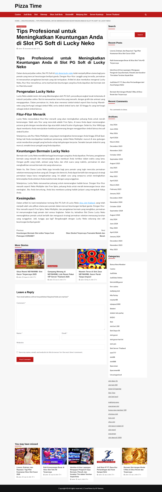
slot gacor (114, 335)
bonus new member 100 (117, 410)
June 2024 (114, 224)
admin (20, 48)
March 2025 (114, 185)
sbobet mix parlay (117, 313)
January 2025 (115, 193)
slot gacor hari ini (116, 339)
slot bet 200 (114, 326)
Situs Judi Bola (56, 14)
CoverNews (88, 488)
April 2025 (114, 181)
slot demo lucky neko (64, 73)
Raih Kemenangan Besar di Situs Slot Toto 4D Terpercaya (127, 61)
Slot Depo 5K (115, 331)
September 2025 (116, 159)
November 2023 (116, 245)
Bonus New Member (118, 264)
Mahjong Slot (81, 14)
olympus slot (113, 414)
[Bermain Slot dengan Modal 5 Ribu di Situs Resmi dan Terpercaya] (134, 456)
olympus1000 (115, 304)
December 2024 (116, 198)
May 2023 (114, 249)
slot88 (112, 357)
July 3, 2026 (134, 474)
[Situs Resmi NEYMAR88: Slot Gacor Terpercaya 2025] (29, 259)
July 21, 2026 (81, 479)
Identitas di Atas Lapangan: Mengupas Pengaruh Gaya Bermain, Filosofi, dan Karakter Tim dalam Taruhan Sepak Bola (127, 72)
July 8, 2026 (107, 474)
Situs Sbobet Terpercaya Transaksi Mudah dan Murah (85, 233)
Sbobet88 (69, 14)
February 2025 (115, 189)
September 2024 (116, 211)
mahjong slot (115, 291)
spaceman (112, 434)
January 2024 (115, 237)
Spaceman (114, 366)
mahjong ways (113, 402)
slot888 (113, 361)
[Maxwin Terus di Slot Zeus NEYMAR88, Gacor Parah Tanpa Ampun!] (92, 259)
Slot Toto (111, 393)
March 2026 (114, 142)
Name (19, 333)
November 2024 (116, 202)
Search (112, 26)
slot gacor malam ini (115, 426)
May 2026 (114, 133)
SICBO (112, 317)
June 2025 (114, 172)
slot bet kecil (113, 396)
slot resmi (112, 430)
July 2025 (113, 168)
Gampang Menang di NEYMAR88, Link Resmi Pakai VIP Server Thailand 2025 (61, 274)
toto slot (111, 418)
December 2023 (116, 241)
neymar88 (114, 300)
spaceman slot (113, 406)
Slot (36, 14)
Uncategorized (21, 26)
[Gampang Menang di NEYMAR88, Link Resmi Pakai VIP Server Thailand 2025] (60, 259)
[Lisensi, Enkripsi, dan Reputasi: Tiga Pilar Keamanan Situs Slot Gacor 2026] (27, 456)
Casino (18, 14)
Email (64, 333)
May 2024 (114, 228)
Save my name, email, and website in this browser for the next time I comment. (51, 352)
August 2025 (115, 163)
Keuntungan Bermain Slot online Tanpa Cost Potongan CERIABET (35, 233)
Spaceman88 (115, 370)
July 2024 (113, 219)
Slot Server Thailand (118, 348)
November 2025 (116, 150)
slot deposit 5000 (115, 437)
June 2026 (114, 129)
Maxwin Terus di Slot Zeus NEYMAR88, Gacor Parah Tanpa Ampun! (90, 274)
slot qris (113, 344)
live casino (114, 286)
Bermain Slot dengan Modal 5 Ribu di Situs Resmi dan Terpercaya (126, 93)
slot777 (113, 353)
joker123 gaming (114, 389)
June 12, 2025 (59, 279)
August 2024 (115, 215)
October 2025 (115, 155)
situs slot (111, 422)
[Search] (145, 15)
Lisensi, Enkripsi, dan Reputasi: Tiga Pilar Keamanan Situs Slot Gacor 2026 (125, 52)
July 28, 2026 (54, 474)
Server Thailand (112, 14)
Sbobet (113, 309)
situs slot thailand (87, 203)
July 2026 (113, 125)
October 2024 (115, 206)
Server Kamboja (96, 14)
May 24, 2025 (90, 279)
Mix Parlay (114, 295)
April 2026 (114, 138)
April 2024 (114, 232)
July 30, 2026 (27, 477)
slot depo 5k (113, 381)
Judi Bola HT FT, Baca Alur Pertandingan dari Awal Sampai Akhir (127, 83)
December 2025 (116, 146)
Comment (21, 303)
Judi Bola (28, 14)
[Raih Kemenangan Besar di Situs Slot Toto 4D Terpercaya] (54, 456)
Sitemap (43, 14)
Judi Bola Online (116, 278)
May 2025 (114, 176)
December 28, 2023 (30, 48)
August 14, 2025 (28, 277)
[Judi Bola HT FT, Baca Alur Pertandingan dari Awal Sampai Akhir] (107, 456)
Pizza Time (28, 6)
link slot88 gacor (116, 282)
